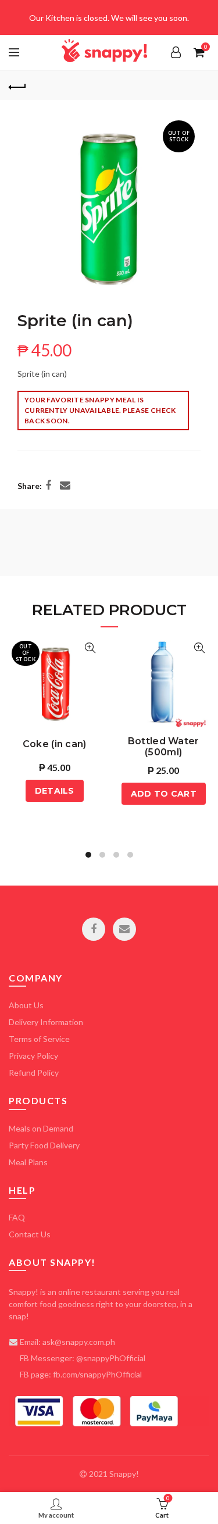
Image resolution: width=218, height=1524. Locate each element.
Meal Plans (28, 1162)
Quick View (90, 648)
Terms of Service (39, 1039)
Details (54, 791)
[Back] (17, 85)
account (175, 52)
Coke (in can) (55, 743)
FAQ (17, 1217)
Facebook (93, 929)
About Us (26, 1005)
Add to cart (163, 793)
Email (124, 929)
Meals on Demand (41, 1128)
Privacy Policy (33, 1056)
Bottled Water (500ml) (163, 744)
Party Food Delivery (44, 1145)
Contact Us (30, 1234)
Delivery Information (46, 1022)
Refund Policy (34, 1072)
